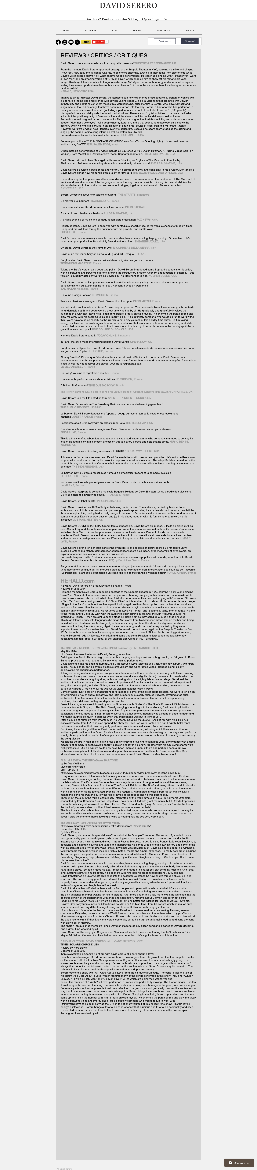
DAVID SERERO (129, 7)
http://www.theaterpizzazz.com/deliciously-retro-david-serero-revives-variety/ (106, 825)
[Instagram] (64, 42)
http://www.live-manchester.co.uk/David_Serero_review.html (96, 654)
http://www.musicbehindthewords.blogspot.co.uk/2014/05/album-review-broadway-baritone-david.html (120, 772)
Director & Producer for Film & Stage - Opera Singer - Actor (128, 19)
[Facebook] (58, 42)
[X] (77, 42)
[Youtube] (71, 42)
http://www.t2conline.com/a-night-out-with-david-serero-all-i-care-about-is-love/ (107, 953)
